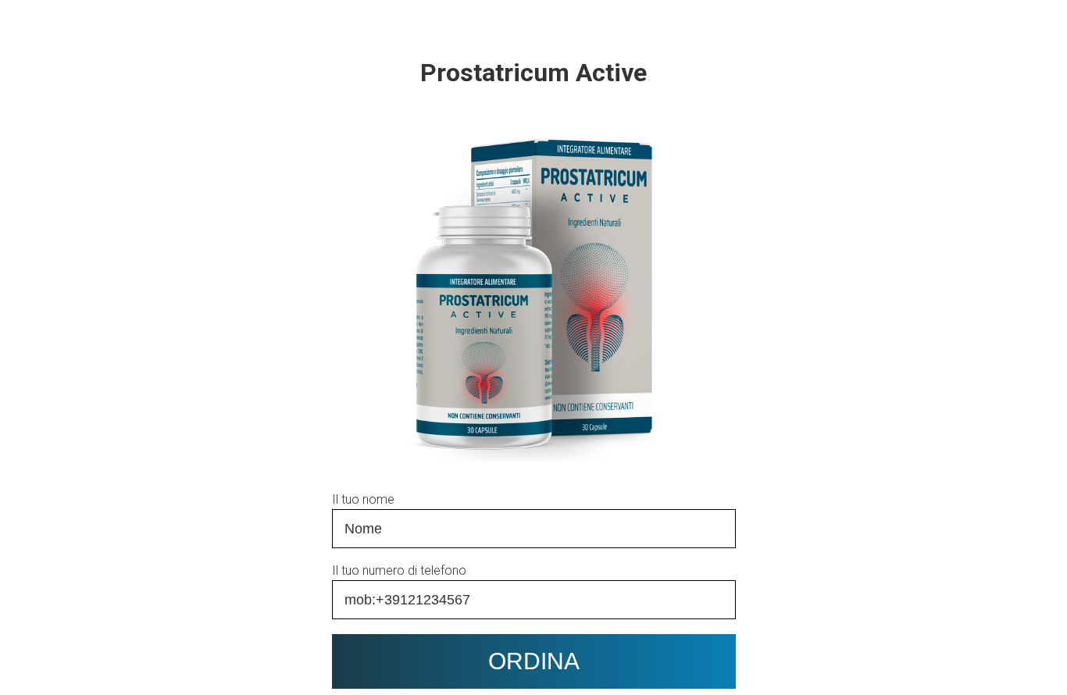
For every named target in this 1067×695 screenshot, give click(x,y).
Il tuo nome (363, 499)
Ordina (534, 661)
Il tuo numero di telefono (399, 570)
